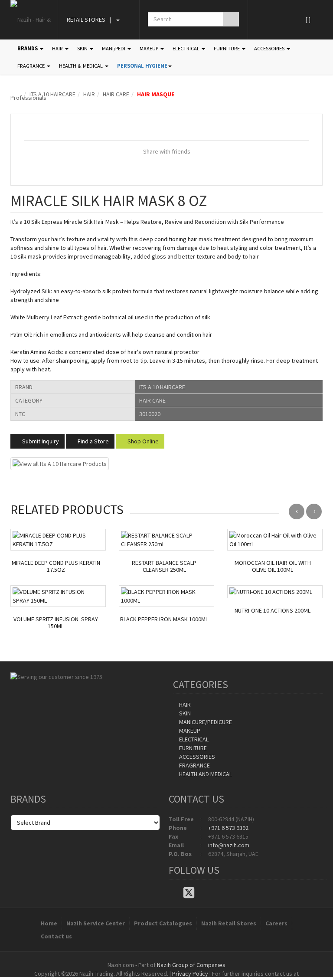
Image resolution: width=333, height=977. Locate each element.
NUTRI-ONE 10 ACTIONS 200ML (272, 610)
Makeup (189, 730)
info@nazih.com (228, 845)
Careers (276, 923)
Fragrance (194, 765)
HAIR (58, 48)
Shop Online (142, 441)
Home (49, 923)
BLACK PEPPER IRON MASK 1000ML (164, 619)
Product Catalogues (163, 923)
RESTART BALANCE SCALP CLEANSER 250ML (164, 566)
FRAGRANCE (31, 65)
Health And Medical (205, 774)
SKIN (83, 48)
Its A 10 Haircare (52, 94)
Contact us (56, 936)
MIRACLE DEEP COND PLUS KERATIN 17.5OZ (56, 566)
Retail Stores (86, 19)
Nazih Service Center (95, 923)
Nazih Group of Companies (191, 965)
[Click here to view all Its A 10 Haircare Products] (59, 463)
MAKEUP (150, 48)
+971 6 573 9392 (228, 828)
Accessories (196, 757)
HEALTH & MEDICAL (81, 65)
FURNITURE (227, 48)
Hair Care (116, 94)
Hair (89, 94)
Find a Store (92, 441)
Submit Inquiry (40, 441)
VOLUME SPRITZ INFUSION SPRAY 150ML (55, 623)
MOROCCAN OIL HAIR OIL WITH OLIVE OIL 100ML (273, 566)
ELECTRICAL (187, 48)
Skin (184, 713)
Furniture (192, 748)
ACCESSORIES (270, 48)
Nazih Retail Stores (228, 923)
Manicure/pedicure (205, 722)
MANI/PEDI (114, 48)
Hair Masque (155, 94)
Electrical (193, 739)
